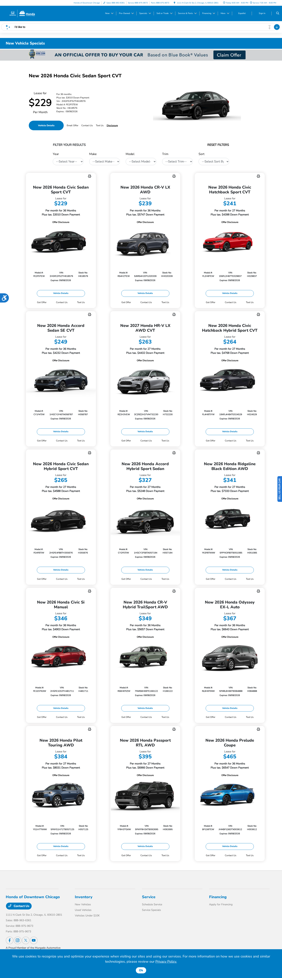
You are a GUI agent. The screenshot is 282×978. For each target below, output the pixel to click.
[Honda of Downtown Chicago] (22, 13)
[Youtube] (34, 940)
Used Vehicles (83, 910)
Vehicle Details (46, 125)
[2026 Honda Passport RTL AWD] (145, 795)
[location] (174, 3)
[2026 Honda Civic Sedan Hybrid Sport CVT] (61, 519)
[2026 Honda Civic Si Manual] (61, 657)
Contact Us (21, 906)
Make (93, 154)
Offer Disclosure (60, 222)
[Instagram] (17, 940)
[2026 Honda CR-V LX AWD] (145, 242)
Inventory (83, 897)
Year (56, 154)
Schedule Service (152, 904)
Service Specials (151, 910)
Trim (165, 154)
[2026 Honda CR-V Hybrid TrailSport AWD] (145, 657)
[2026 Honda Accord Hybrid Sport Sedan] (145, 519)
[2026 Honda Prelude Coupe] (230, 795)
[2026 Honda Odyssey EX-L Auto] (230, 657)
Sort (201, 154)
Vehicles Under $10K (87, 915)
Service (148, 897)
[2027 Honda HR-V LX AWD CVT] (145, 381)
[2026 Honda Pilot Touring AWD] (61, 795)
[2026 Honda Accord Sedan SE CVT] (61, 381)
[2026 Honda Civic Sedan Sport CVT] (61, 242)
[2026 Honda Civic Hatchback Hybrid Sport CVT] (230, 381)
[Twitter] (26, 940)
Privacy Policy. (166, 961)
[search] (277, 13)
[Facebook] (9, 940)
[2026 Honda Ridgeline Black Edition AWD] (230, 519)
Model (130, 154)
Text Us (81, 302)
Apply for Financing (221, 904)
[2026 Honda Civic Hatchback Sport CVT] (230, 242)
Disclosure (112, 125)
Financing (218, 897)
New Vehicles (83, 904)
